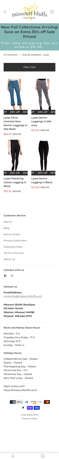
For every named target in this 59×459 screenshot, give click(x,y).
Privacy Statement (15, 240)
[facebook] (5, 275)
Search (8, 221)
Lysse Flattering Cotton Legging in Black (15, 182)
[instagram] (11, 275)
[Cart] (52, 11)
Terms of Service (14, 253)
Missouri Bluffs (32, 415)
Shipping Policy (13, 246)
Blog (6, 228)
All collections (11, 54)
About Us (9, 259)
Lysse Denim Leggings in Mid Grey (41, 121)
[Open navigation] (7, 11)
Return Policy (12, 234)
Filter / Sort (29, 67)
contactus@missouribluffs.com (23, 296)
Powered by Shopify (29, 419)
